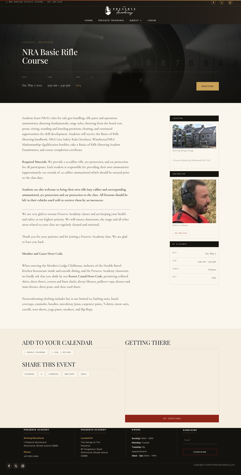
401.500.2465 (181, 233)
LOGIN (152, 20)
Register (208, 86)
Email (84, 374)
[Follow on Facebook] (213, 2)
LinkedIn (53, 374)
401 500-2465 (55, 2)
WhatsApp (70, 374)
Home (89, 20)
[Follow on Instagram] (230, 2)
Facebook (29, 374)
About (134, 20)
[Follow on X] (221, 2)
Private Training (111, 20)
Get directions (172, 418)
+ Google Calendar (35, 352)
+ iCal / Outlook (61, 352)
